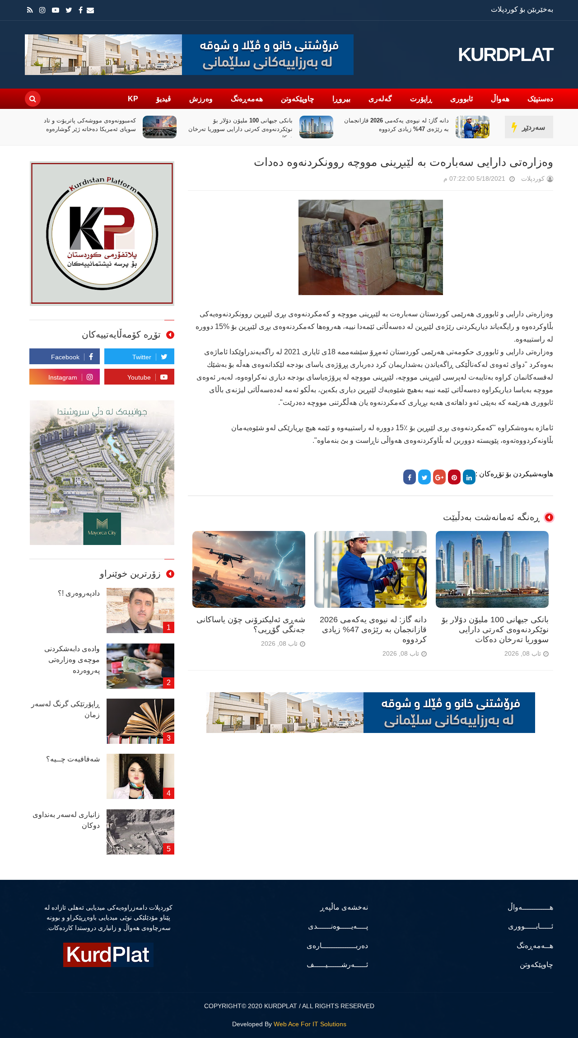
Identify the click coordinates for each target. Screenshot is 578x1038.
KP (133, 99)
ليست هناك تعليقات (430, 180)
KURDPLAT (505, 54)
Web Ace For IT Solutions (310, 1024)
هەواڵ (500, 99)
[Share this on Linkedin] (469, 477)
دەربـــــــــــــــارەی (337, 945)
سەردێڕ (533, 127)
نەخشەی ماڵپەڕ (344, 907)
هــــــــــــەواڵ (530, 907)
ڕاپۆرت (421, 99)
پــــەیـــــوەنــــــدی (338, 926)
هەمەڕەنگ (247, 99)
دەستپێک (540, 99)
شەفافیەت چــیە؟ (73, 759)
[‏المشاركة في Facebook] (409, 477)
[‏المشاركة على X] (424, 477)
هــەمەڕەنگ (535, 945)
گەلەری (380, 99)
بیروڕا (341, 99)
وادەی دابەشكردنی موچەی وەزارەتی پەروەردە (72, 659)
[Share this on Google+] (439, 477)
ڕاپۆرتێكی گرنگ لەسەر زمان (65, 709)
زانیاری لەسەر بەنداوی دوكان (66, 820)
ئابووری (461, 99)
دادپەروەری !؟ (79, 593)
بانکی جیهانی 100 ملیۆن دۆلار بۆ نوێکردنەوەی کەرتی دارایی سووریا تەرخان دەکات (240, 129)
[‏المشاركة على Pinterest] (454, 477)
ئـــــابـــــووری (530, 926)
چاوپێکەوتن (297, 99)
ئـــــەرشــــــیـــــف (337, 964)
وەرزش (201, 99)
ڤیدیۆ (163, 99)
